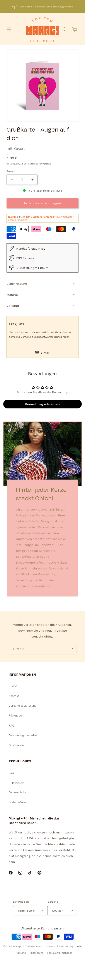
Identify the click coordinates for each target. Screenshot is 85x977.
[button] (9, 29)
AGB (12, 773)
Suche (13, 686)
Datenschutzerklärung (60, 946)
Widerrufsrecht (19, 802)
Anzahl (11, 171)
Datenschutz (17, 792)
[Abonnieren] (71, 649)
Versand (46, 163)
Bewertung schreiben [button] (42, 404)
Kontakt (14, 696)
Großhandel (17, 745)
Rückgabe (15, 715)
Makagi (17, 946)
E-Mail (44, 352)
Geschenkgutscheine (23, 735)
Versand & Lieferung (22, 706)
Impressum (16, 782)
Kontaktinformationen (60, 952)
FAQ (11, 725)
